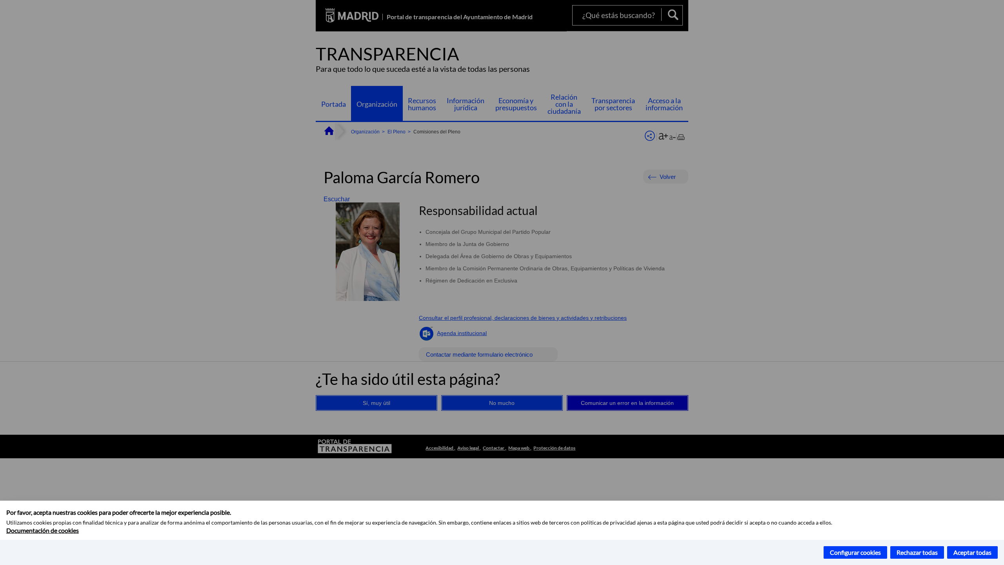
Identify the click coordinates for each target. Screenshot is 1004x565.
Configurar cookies (855, 552)
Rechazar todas (917, 552)
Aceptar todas (972, 552)
